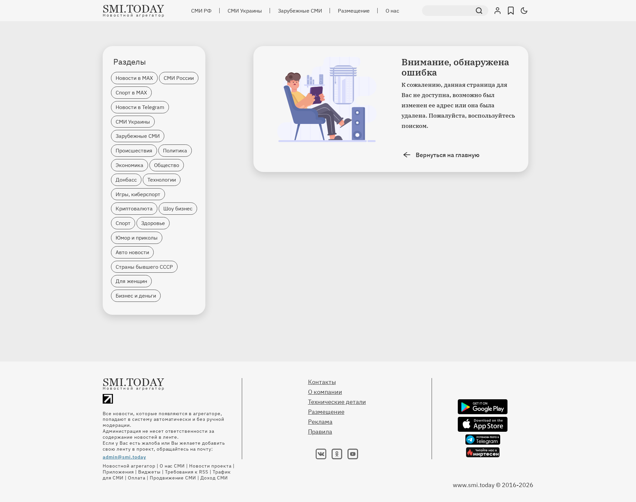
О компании (325, 392)
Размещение (354, 10)
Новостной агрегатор (129, 466)
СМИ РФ (201, 10)
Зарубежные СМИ (300, 10)
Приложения (118, 472)
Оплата (136, 478)
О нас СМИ (172, 466)
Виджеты (149, 472)
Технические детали (337, 402)
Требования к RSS (187, 472)
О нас (392, 10)
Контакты (322, 382)
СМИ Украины (245, 10)
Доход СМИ (214, 478)
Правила (320, 431)
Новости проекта (210, 466)
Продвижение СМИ (173, 478)
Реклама (320, 421)
